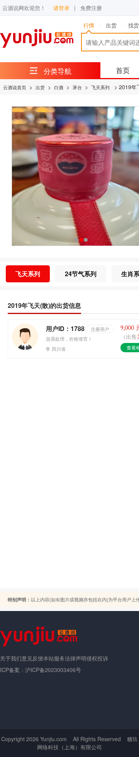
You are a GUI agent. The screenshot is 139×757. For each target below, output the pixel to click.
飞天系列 (100, 87)
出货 (40, 87)
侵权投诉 (97, 658)
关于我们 (11, 658)
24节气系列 (81, 273)
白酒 (58, 87)
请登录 (61, 8)
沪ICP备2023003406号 (53, 670)
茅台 (77, 87)
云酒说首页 (14, 87)
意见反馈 (32, 658)
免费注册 (91, 8)
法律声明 (75, 658)
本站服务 (54, 658)
